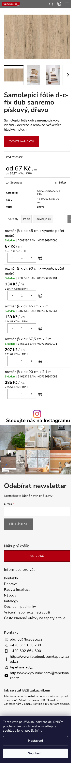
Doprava (11, 583)
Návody (10, 595)
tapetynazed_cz (22, 667)
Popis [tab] (26, 219)
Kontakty (11, 578)
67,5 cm (50, 199)
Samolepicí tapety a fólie (48, 192)
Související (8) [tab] (43, 219)
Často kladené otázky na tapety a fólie (34, 618)
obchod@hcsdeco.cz (26, 639)
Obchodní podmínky (20, 606)
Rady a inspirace (17, 589)
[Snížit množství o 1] (12, 257)
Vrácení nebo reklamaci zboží (27, 612)
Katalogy (11, 601)
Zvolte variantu (21, 141)
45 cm (40, 199)
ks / (37, 556)
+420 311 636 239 (25, 645)
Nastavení (35, 741)
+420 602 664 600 (25, 650)
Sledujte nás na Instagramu (38, 420)
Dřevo (40, 207)
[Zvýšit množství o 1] (31, 257)
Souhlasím (35, 753)
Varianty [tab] (13, 219)
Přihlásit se (18, 524)
